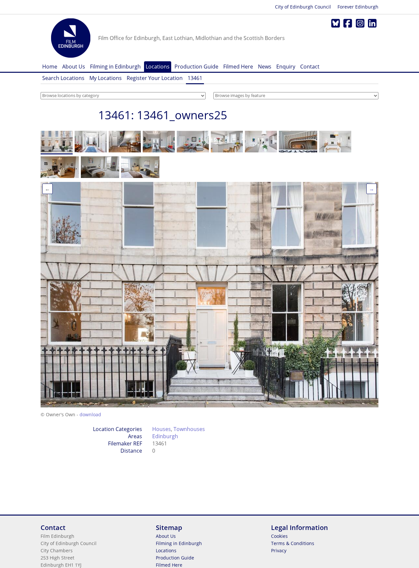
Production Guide (196, 66)
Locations (158, 66)
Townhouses (189, 429)
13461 (195, 78)
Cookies (279, 536)
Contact (309, 66)
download (90, 414)
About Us (73, 66)
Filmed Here (238, 66)
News (264, 66)
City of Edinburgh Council (303, 7)
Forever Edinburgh (357, 7)
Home (49, 66)
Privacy (278, 550)
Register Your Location (155, 78)
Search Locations (63, 78)
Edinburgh (165, 436)
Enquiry (285, 66)
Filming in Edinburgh (115, 66)
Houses (161, 429)
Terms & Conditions (292, 543)
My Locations (105, 78)
